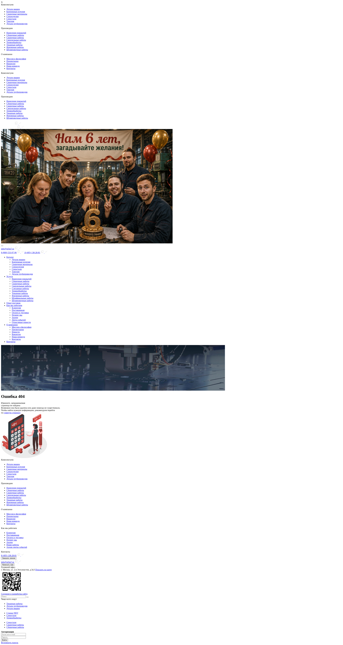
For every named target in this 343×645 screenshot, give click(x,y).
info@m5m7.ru (7, 124)
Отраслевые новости (21, 322)
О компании (12, 325)
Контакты (10, 68)
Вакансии (10, 63)
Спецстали (11, 19)
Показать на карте (43, 570)
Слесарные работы (20, 288)
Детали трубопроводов (16, 24)
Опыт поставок (13, 303)
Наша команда (13, 66)
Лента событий (19, 320)
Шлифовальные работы (22, 298)
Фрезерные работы (15, 47)
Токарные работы (14, 45)
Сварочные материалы (16, 14)
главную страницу (12, 413)
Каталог (10, 257)
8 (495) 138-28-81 (9, 128)
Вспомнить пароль (9, 643)
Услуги (9, 276)
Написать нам (7, 565)
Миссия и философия (16, 59)
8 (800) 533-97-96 (9, 252)
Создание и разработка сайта (14, 594)
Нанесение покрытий (16, 33)
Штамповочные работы (17, 50)
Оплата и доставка (20, 313)
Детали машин (13, 9)
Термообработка (13, 42)
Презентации (12, 61)
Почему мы (17, 315)
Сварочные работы (15, 37)
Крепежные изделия (15, 11)
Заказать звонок (8, 558)
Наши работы (12, 545)
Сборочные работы (15, 35)
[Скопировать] (18, 124)
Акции (15, 317)
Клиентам (16, 308)
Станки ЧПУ (12, 613)
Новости (16, 332)
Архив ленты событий (16, 547)
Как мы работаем (14, 305)
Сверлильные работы (16, 40)
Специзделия (12, 16)
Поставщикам (18, 310)
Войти (4, 640)
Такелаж (10, 21)
